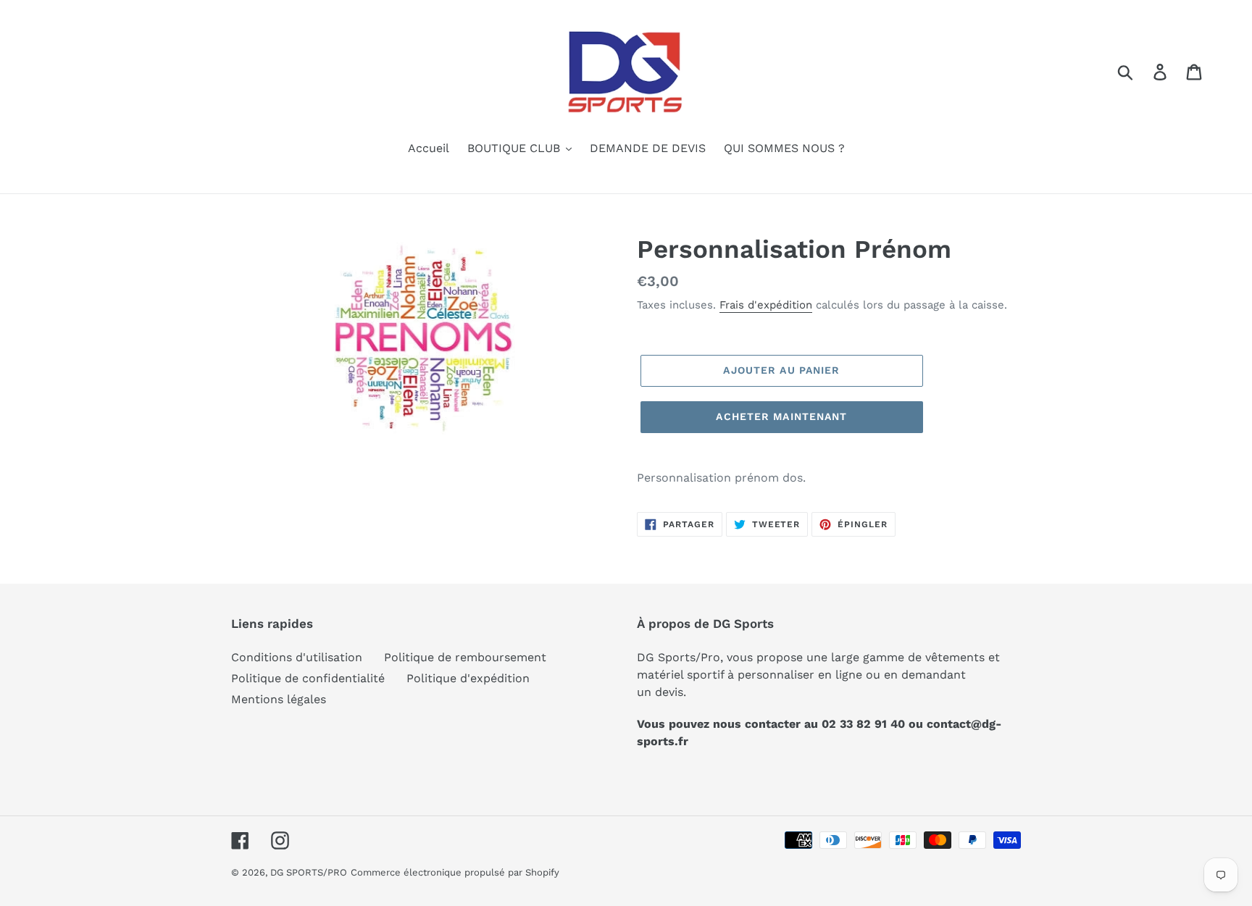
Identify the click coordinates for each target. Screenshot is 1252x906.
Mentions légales (278, 699)
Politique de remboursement (465, 657)
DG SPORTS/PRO (308, 872)
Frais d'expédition (765, 304)
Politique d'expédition (468, 678)
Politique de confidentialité (308, 678)
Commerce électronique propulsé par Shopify (455, 872)
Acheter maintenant (781, 416)
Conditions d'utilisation (296, 657)
